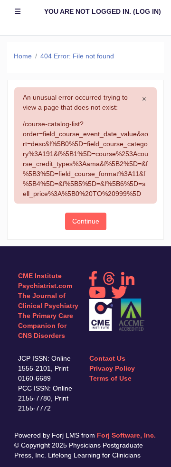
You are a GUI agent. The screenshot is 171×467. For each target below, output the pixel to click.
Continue (85, 221)
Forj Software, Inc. (126, 435)
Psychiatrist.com (45, 286)
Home (23, 56)
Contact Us (107, 358)
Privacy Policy (112, 368)
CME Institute (40, 276)
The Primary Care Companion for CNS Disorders (45, 325)
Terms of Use (110, 378)
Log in (147, 11)
